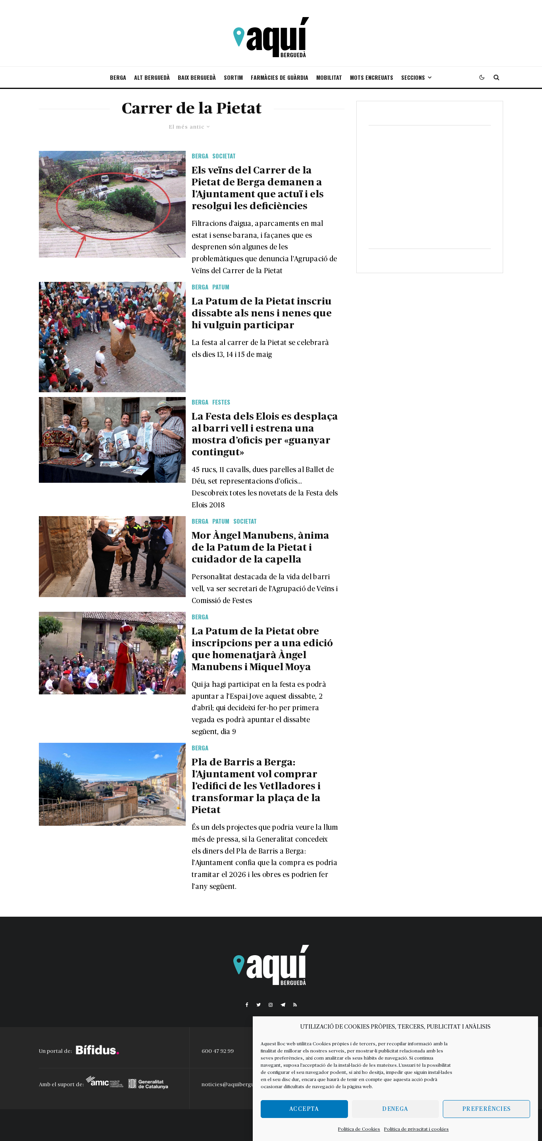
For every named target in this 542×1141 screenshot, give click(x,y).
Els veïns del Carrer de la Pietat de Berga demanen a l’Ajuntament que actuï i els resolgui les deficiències (258, 188)
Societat (224, 155)
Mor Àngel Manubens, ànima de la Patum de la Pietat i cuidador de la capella (260, 548)
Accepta (304, 1109)
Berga (118, 77)
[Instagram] (271, 1004)
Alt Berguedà (152, 77)
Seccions (413, 77)
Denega (395, 1109)
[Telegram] (283, 1004)
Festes (221, 401)
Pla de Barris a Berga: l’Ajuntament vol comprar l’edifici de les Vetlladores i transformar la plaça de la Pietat (256, 786)
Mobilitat (329, 77)
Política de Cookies (359, 1129)
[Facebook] (247, 1004)
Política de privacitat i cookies (416, 1129)
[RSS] (295, 1004)
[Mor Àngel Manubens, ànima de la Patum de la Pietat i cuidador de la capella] (112, 556)
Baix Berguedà (197, 77)
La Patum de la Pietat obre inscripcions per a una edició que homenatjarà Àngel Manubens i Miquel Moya (262, 649)
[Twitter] (258, 1004)
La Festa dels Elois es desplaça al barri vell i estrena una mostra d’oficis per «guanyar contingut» (265, 434)
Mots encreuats (371, 77)
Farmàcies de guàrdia (279, 77)
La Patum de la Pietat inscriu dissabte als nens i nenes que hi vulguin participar (262, 313)
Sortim (233, 77)
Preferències (486, 1109)
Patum (220, 286)
